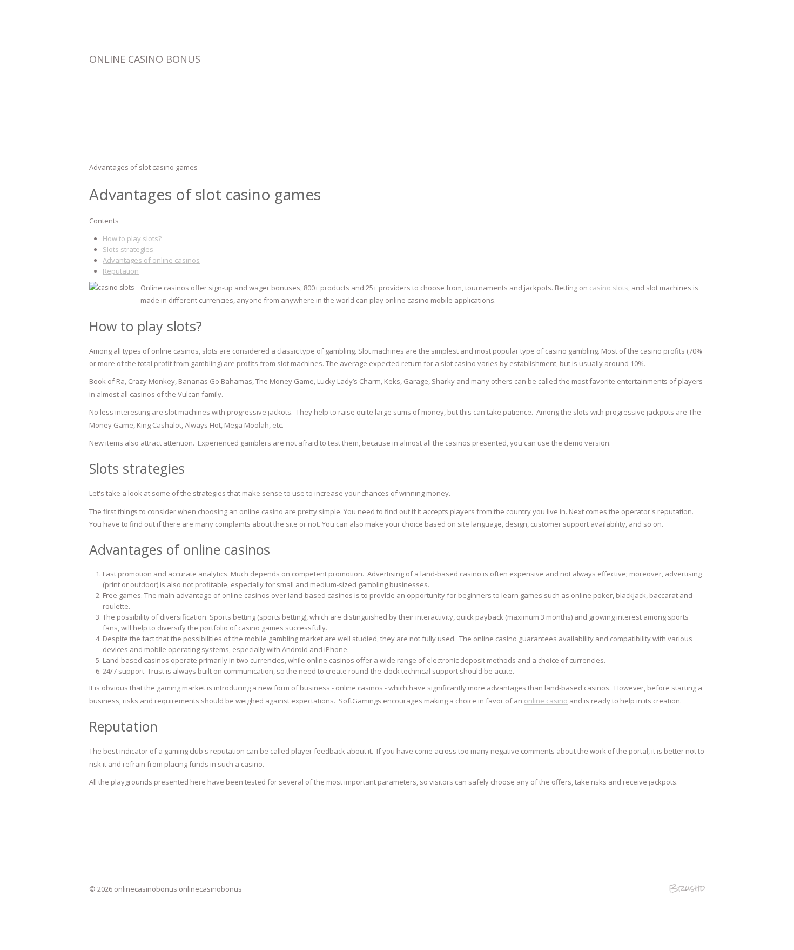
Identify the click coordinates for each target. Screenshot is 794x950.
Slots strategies (128, 249)
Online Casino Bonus (144, 58)
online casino (546, 701)
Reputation (121, 271)
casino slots (608, 288)
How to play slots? (132, 238)
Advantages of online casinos (151, 260)
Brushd (687, 888)
